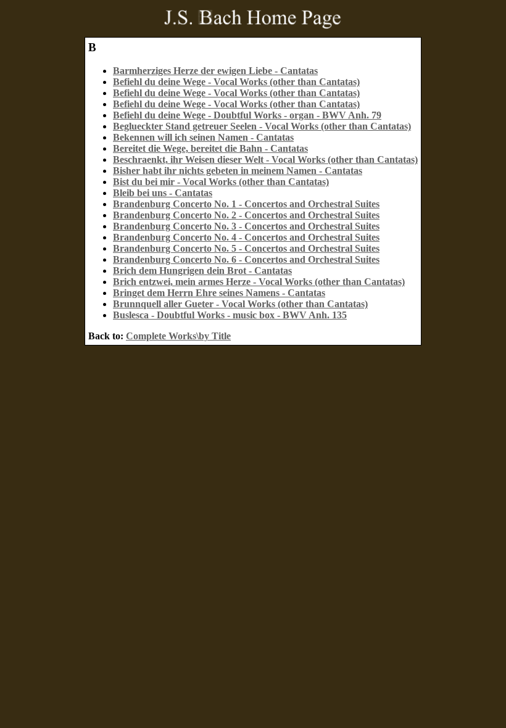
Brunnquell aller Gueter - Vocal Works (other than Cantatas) (240, 304)
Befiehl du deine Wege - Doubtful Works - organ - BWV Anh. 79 (247, 115)
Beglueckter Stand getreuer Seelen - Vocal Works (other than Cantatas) (262, 126)
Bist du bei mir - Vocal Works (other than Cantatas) (221, 181)
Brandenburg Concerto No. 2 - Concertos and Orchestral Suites (246, 215)
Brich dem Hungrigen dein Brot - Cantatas (202, 270)
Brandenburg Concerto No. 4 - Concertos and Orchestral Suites (246, 237)
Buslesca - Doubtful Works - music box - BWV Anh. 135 (230, 315)
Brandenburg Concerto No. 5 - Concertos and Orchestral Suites (246, 248)
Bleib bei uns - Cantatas (162, 193)
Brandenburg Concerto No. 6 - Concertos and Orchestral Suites (246, 259)
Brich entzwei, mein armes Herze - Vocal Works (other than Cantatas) (259, 281)
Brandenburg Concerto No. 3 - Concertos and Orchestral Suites (246, 226)
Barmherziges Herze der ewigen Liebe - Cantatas (215, 70)
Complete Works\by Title (178, 336)
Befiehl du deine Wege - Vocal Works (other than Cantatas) (236, 82)
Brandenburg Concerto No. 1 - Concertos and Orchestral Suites (246, 204)
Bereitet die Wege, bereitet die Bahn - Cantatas (210, 148)
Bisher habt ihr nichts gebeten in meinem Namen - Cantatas (237, 170)
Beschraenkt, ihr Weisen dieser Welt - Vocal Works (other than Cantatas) (265, 159)
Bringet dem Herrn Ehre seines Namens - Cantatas (219, 292)
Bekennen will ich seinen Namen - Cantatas (203, 137)
